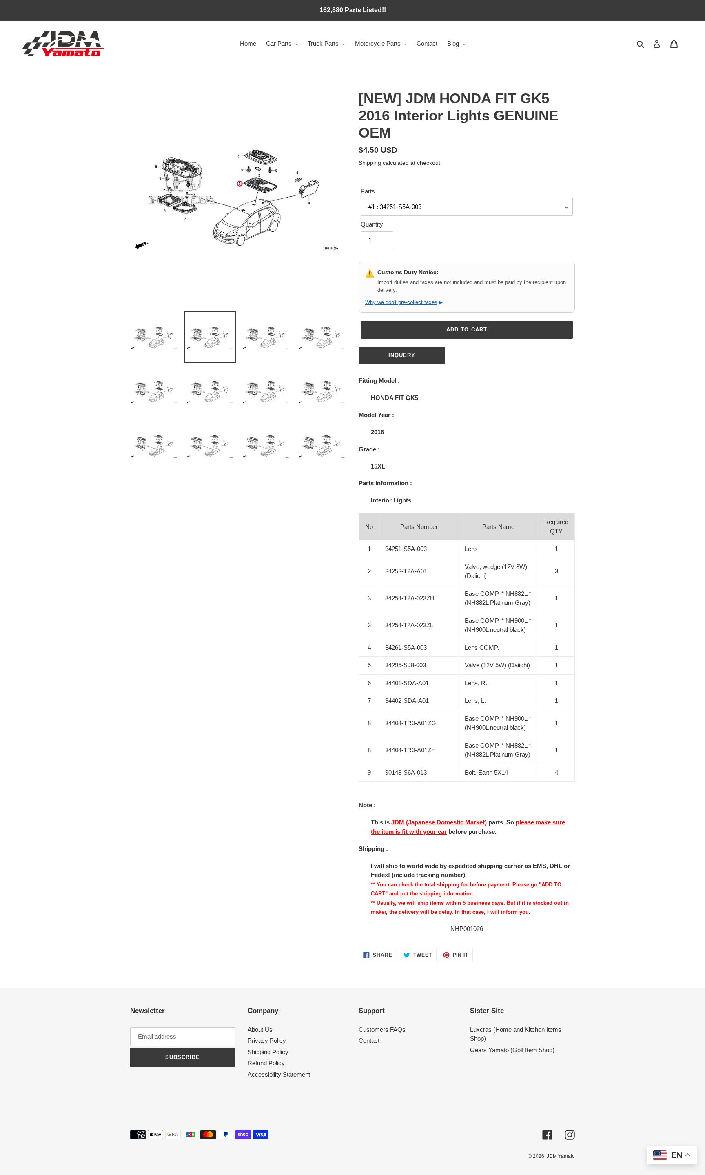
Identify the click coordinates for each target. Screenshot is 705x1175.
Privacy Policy (267, 1040)
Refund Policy (266, 1062)
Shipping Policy (268, 1051)
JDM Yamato (561, 1156)
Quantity (372, 224)
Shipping (370, 163)
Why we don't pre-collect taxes (404, 302)
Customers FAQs (382, 1029)
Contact (369, 1040)
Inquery (401, 355)
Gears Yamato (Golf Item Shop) (512, 1049)
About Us (260, 1029)
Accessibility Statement (279, 1074)
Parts (368, 191)
